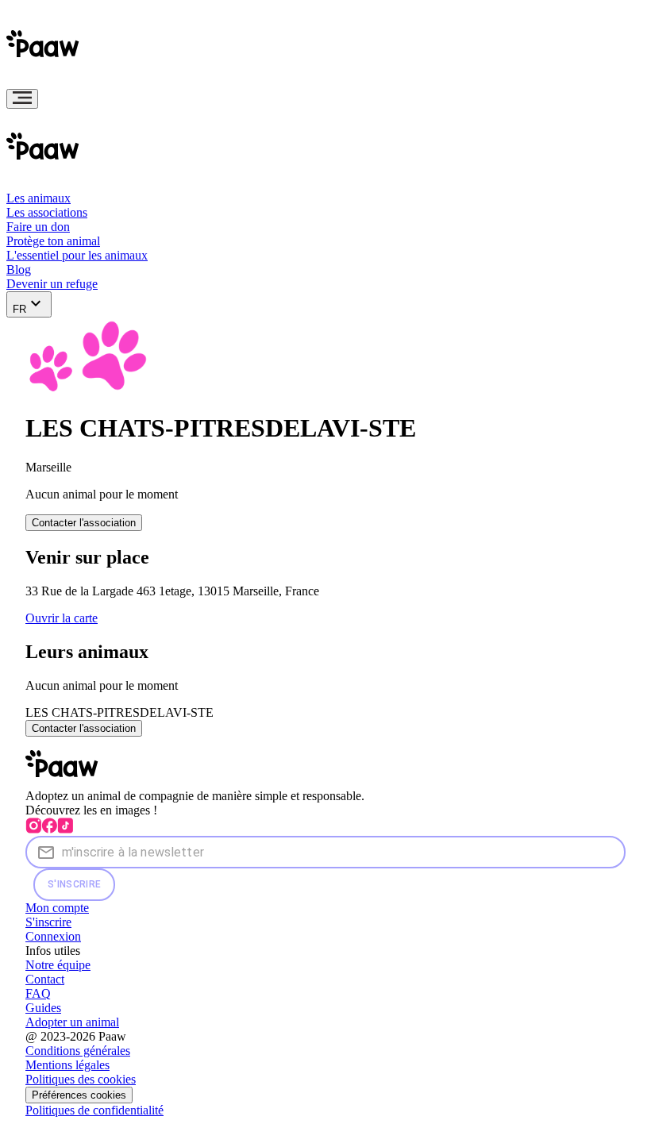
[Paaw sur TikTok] (65, 829)
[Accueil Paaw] (46, 81)
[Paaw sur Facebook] (49, 829)
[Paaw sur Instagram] (33, 829)
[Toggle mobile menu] (22, 99)
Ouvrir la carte (61, 618)
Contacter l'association (84, 523)
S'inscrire (74, 884)
